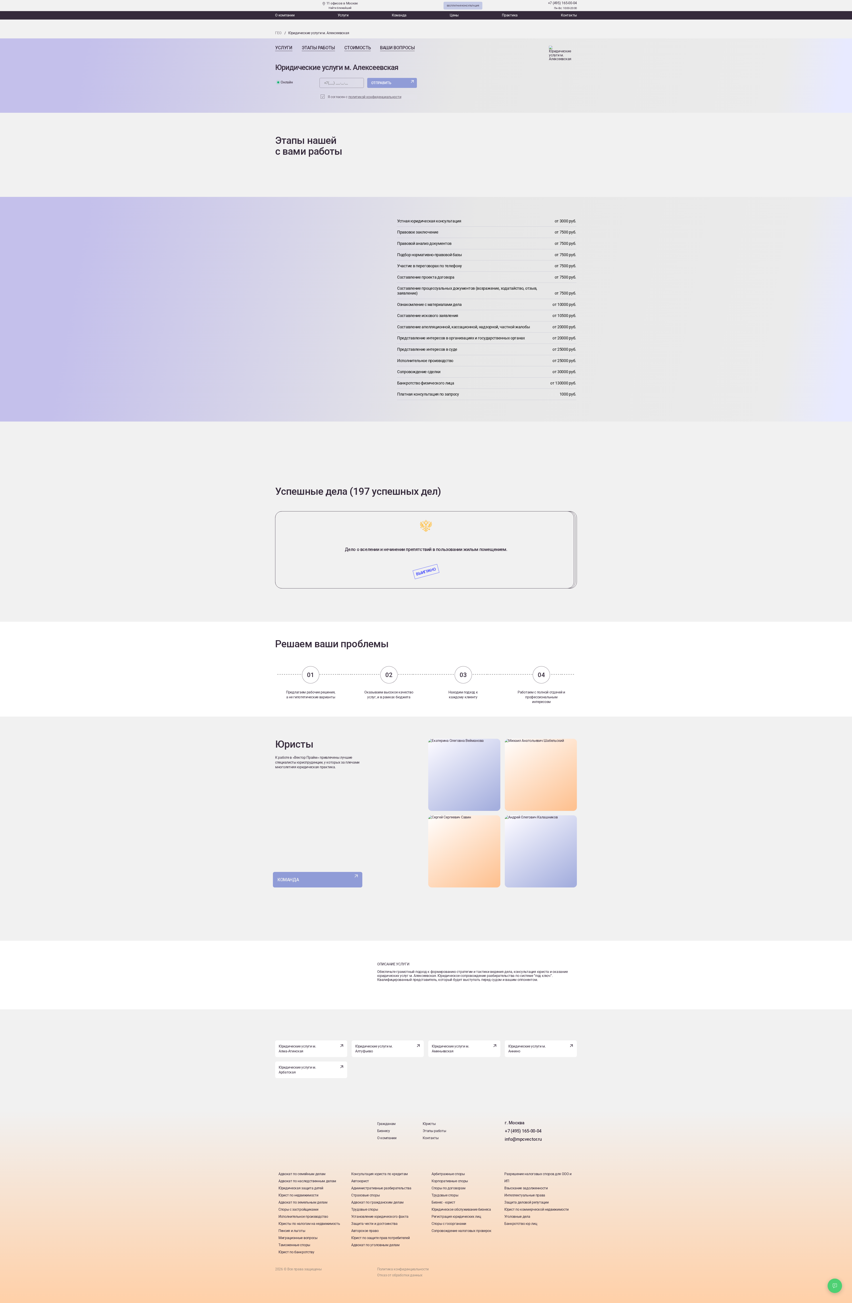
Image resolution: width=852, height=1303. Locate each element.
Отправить (381, 83)
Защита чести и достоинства (374, 1224)
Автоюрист (360, 1181)
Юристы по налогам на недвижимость (309, 1224)
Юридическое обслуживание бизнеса (461, 1209)
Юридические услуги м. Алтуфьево (374, 1048)
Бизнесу (383, 1131)
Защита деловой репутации (526, 1202)
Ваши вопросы (397, 47)
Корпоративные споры (450, 1181)
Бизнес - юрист (443, 1202)
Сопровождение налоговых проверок (461, 1231)
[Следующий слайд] (426, 505)
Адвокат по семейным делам (301, 1174)
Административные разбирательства (381, 1188)
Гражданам (386, 1124)
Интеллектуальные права (524, 1195)
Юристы (429, 1124)
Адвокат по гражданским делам (377, 1202)
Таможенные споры (294, 1245)
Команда (399, 15)
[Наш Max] (541, 6)
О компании (285, 15)
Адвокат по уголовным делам (375, 1245)
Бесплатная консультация (463, 5)
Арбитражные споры (448, 1174)
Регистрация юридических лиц (456, 1216)
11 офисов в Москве (341, 5)
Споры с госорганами (449, 1224)
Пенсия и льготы (291, 1231)
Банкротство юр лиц (520, 1224)
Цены (454, 15)
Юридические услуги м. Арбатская (297, 1069)
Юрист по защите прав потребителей (380, 1238)
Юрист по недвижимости (298, 1195)
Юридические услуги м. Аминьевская (450, 1048)
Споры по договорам (448, 1188)
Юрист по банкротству (296, 1252)
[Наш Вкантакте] (509, 1148)
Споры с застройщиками (298, 1209)
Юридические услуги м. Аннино (527, 1048)
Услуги (343, 15)
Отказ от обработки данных (399, 1275)
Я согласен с (364, 97)
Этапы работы (318, 47)
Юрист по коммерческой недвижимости (536, 1209)
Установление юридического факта (379, 1216)
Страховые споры (365, 1195)
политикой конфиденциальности (374, 97)
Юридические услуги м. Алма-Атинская (297, 1048)
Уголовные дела (517, 1216)
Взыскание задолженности (526, 1188)
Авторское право (365, 1231)
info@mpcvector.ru (523, 1139)
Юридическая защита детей (300, 1188)
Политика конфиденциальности (403, 1269)
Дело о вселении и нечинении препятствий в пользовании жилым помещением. (426, 549)
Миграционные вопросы (298, 1238)
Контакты (569, 15)
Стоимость (357, 47)
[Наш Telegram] (531, 6)
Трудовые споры (364, 1209)
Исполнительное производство (303, 1216)
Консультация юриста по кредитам (379, 1174)
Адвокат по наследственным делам (307, 1181)
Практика (510, 15)
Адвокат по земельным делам (302, 1202)
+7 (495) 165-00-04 (562, 3)
